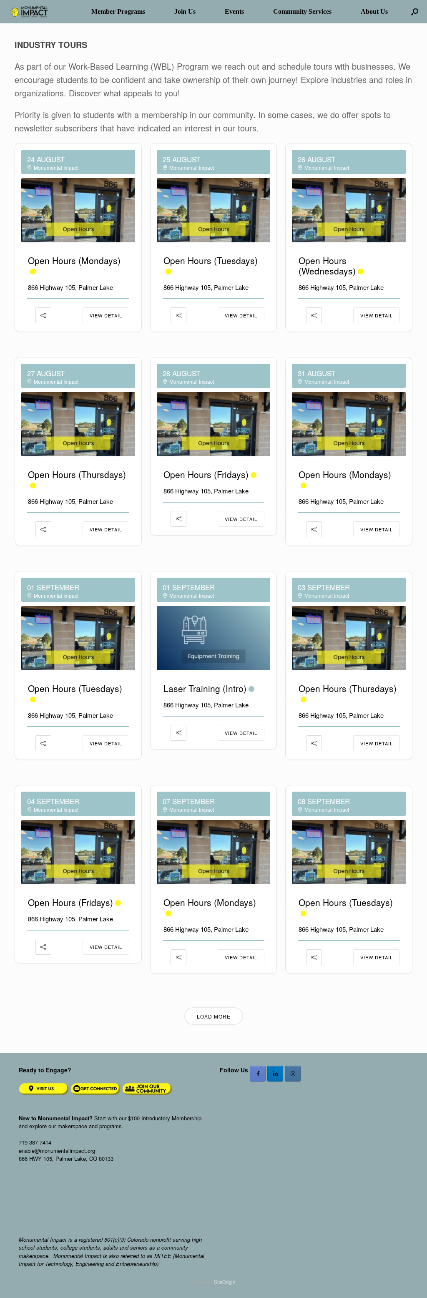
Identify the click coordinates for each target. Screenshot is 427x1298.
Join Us (185, 11)
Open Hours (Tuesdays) (210, 260)
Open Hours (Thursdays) (77, 474)
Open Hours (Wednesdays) (327, 265)
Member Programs (118, 11)
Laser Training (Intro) (204, 688)
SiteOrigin (224, 1281)
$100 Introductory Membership (164, 1118)
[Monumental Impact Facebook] (258, 1074)
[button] (414, 11)
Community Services (302, 11)
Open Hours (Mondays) (74, 260)
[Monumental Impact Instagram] (293, 1074)
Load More (214, 1016)
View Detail (106, 315)
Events (234, 11)
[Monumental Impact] (28, 12)
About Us (374, 11)
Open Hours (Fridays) (206, 474)
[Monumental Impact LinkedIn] (275, 1074)
